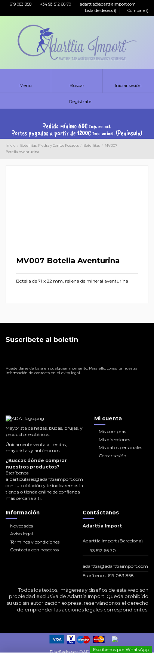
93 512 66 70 (103, 550)
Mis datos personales (120, 447)
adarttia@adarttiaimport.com (107, 4)
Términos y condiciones (34, 542)
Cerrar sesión (112, 455)
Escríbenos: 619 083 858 (108, 575)
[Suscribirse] (142, 356)
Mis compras (112, 431)
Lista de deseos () (100, 10)
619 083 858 (20, 4)
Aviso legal (21, 533)
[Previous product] (139, 149)
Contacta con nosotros (34, 549)
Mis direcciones (114, 439)
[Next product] (145, 149)
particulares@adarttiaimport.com (46, 479)
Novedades (21, 526)
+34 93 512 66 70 (55, 4)
